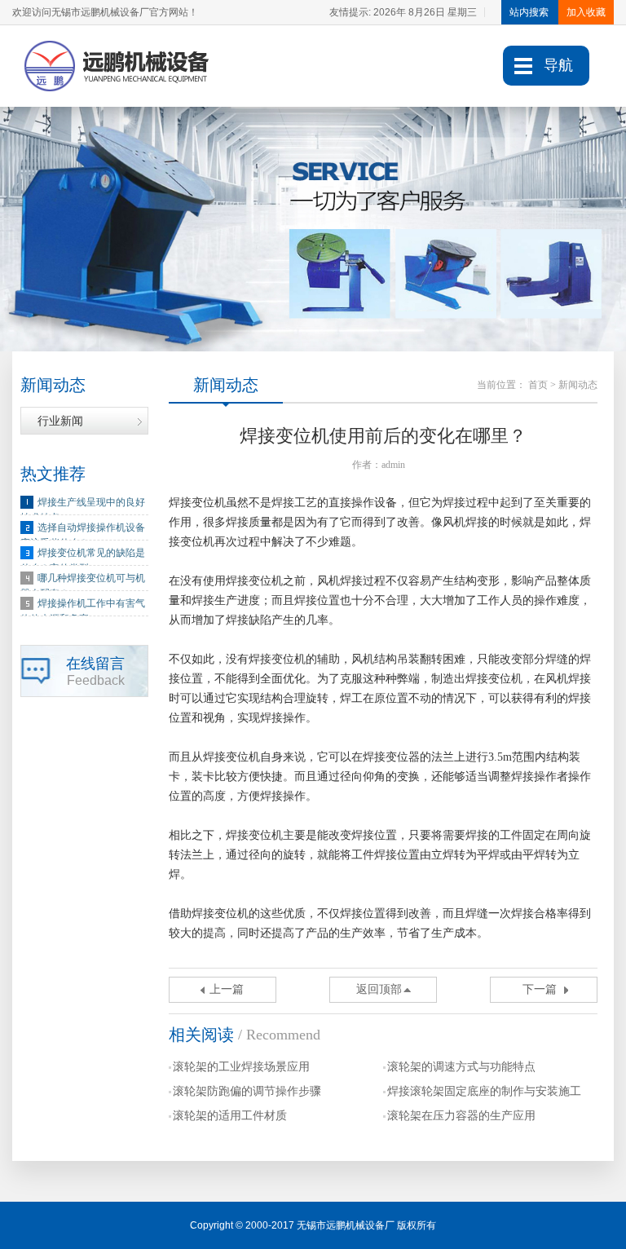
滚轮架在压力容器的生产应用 (461, 1116)
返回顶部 (379, 989)
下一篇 (539, 989)
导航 (558, 65)
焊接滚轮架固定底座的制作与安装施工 (484, 1091)
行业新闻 (60, 420)
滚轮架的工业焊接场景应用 (241, 1067)
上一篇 (226, 989)
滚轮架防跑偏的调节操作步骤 (247, 1091)
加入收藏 (586, 12)
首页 (538, 385)
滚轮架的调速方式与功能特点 (461, 1067)
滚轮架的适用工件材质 (230, 1116)
